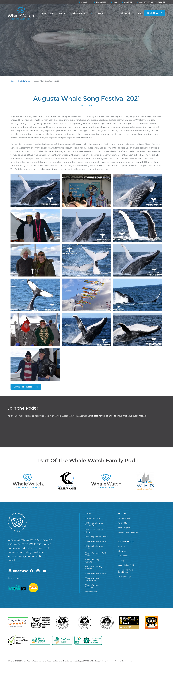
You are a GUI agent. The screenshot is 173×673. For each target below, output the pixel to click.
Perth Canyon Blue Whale (96, 537)
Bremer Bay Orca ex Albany (94, 531)
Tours (52, 13)
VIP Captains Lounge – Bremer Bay (94, 524)
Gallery (121, 560)
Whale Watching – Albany (96, 573)
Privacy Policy (124, 577)
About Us (122, 551)
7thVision (58, 661)
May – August (124, 528)
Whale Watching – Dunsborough (93, 579)
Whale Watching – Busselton (93, 586)
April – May (123, 523)
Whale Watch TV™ (81, 13)
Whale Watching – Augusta (93, 561)
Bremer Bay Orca (92, 518)
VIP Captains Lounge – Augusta (94, 567)
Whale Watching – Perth (95, 541)
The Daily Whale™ (124, 13)
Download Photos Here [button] (26, 387)
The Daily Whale (24, 81)
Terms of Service (121, 661)
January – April (124, 518)
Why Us (121, 546)
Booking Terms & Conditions (125, 571)
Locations (61, 13)
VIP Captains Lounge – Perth (94, 547)
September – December (128, 532)
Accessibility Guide (126, 565)
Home (43, 13)
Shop (138, 13)
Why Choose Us (102, 13)
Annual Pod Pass (92, 592)
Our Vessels (123, 556)
